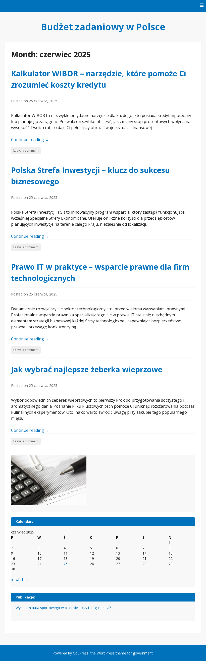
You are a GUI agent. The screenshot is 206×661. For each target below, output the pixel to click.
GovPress (80, 653)
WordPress (106, 653)
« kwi (15, 579)
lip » (25, 579)
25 (66, 563)
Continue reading (30, 139)
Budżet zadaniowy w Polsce (103, 27)
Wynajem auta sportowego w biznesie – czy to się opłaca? (63, 607)
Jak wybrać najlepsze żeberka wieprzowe (86, 369)
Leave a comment (25, 150)
